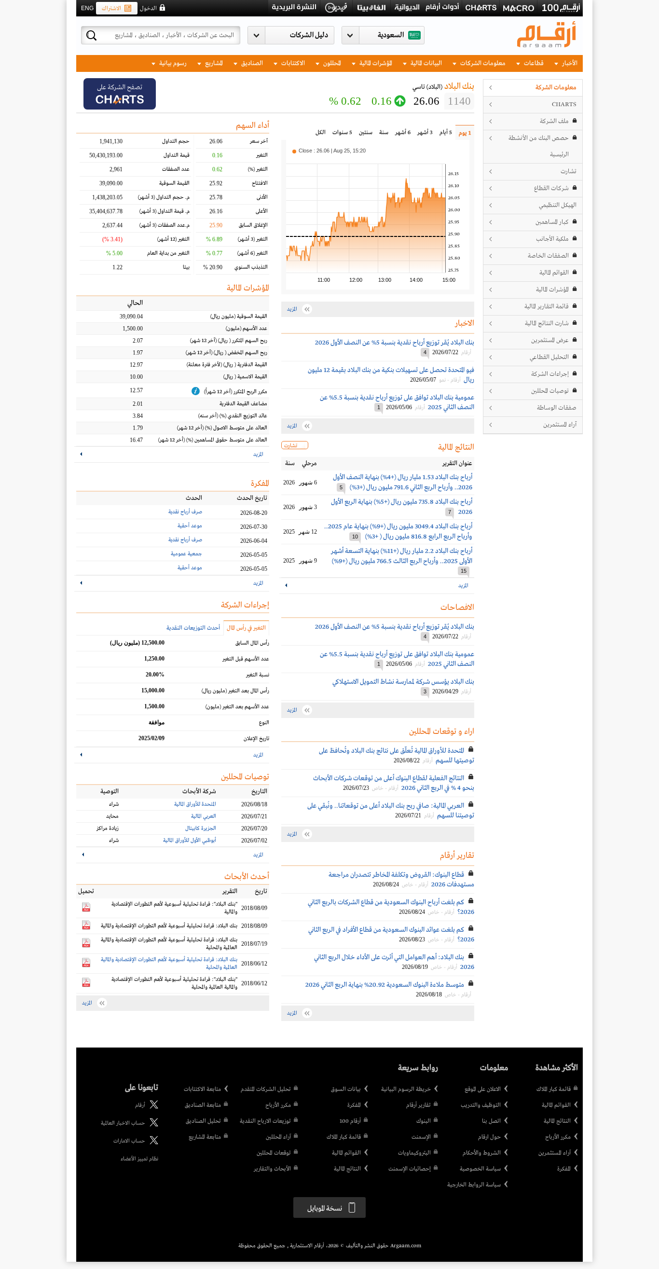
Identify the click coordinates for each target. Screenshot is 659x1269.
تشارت (569, 171)
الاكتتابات (292, 63)
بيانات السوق (346, 1089)
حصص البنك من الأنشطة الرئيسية (538, 146)
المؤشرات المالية (375, 63)
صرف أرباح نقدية (185, 512)
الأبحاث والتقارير (272, 1169)
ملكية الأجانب (552, 239)
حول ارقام (489, 1137)
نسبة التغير (257, 675)
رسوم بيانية (172, 63)
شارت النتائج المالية (547, 323)
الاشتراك (111, 9)
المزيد (463, 585)
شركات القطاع (551, 188)
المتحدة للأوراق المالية (195, 804)
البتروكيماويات (414, 1153)
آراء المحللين (278, 1137)
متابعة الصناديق (203, 1105)
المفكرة (564, 1169)
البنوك (423, 1121)
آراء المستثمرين (560, 425)
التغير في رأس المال (246, 628)
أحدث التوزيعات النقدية (193, 628)
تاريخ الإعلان (256, 738)
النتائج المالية (557, 1121)
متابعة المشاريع (205, 1137)
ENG (87, 8)
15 (464, 571)
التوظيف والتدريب (481, 1105)
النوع (264, 722)
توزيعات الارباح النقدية (265, 1121)
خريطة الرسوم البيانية (406, 1089)
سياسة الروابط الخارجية (474, 1185)
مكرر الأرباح (558, 1137)
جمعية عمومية (186, 554)
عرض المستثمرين (550, 340)
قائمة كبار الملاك (553, 1089)
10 (355, 536)
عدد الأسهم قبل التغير (245, 659)
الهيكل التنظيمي (558, 205)
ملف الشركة (554, 121)
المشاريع (213, 63)
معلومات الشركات (482, 63)
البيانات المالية (425, 63)
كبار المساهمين (552, 222)
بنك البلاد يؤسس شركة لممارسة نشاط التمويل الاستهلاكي (403, 681)
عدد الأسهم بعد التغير (237, 706)
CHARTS (564, 104)
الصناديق (251, 63)
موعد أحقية (190, 526)
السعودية (391, 35)
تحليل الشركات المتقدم (266, 1089)
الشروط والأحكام (482, 1153)
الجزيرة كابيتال (200, 828)
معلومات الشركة (556, 87)
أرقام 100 (350, 1121)
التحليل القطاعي (549, 357)
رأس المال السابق (252, 643)
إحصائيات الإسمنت (409, 1169)
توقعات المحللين (274, 1153)
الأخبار (569, 63)
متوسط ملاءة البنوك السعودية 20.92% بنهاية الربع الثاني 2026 (384, 984)
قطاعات (533, 63)
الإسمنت (421, 1137)
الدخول (148, 9)
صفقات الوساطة (557, 408)
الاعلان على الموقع (483, 1089)
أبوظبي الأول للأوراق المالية (189, 840)
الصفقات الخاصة (548, 256)
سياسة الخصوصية (480, 1169)
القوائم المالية (554, 273)
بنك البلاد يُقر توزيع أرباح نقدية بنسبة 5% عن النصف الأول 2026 (394, 342)
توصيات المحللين (550, 391)
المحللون (331, 63)
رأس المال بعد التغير (235, 691)
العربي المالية (203, 816)
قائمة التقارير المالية (546, 307)
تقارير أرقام (418, 1105)
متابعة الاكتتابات (202, 1089)
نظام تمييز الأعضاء (139, 1159)
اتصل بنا (491, 1121)
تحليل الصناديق (203, 1121)
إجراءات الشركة (550, 374)
